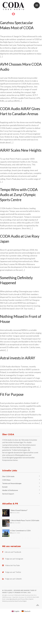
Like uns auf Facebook (13, 552)
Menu (37, 5)
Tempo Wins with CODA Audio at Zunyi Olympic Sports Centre (19, 194)
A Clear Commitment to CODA (20, 530)
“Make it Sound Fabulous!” (19, 510)
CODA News (6, 480)
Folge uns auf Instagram (14, 559)
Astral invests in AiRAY (17, 358)
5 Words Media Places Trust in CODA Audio (24, 520)
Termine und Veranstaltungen (11, 483)
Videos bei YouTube (12, 565)
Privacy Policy (24, 599)
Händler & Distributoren (10, 490)
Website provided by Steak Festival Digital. (14, 601)
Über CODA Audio (8, 476)
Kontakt (5, 487)
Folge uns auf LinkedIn (13, 579)
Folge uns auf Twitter (13, 572)
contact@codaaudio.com (13, 599)
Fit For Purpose (12, 394)
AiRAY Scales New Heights (20, 150)
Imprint (31, 599)
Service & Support (8, 494)
